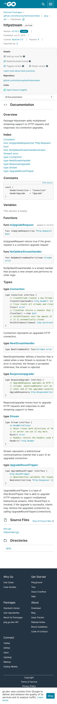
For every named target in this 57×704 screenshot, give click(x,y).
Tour (33, 587)
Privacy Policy (29, 686)
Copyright (29, 677)
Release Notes (38, 622)
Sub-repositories (11, 612)
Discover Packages (13, 12)
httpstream (16, 19)
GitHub (7, 648)
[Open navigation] (50, 4)
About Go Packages (13, 617)
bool (7, 234)
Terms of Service (29, 681)
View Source (47, 183)
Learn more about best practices (19, 71)
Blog (33, 612)
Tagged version (14, 66)
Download (36, 608)
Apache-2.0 (17, 39)
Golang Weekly (11, 666)
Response (43, 480)
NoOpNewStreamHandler (26, 251)
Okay (50, 695)
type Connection (13, 157)
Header (43, 301)
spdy (8, 548)
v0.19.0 (11, 31)
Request (47, 231)
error (8, 261)
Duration (47, 322)
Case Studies (10, 587)
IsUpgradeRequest (21, 224)
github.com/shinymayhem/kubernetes (22, 15)
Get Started (38, 576)
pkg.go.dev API (11, 622)
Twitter (7, 643)
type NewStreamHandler (17, 160)
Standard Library (12, 608)
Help (33, 596)
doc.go (7, 528)
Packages (9, 602)
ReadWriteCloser (22, 425)
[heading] (12, 4)
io (11, 425)
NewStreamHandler (22, 343)
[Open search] (43, 4)
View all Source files (41, 521)
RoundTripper (23, 474)
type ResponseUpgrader (17, 164)
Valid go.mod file (14, 56)
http (39, 231)
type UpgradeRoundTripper (19, 171)
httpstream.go (11, 532)
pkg (46, 15)
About (35, 602)
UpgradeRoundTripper (24, 465)
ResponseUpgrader (22, 373)
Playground (36, 582)
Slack (6, 652)
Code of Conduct (39, 631)
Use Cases (9, 582)
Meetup (7, 662)
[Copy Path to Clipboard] (23, 19)
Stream (47, 257)
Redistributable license (17, 61)
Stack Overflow (38, 591)
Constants (9, 139)
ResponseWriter (45, 392)
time (39, 322)
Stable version (38, 66)
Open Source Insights (16, 90)
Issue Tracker (37, 617)
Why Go (8, 576)
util (5, 19)
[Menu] (28, 97)
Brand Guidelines (39, 627)
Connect (9, 637)
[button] (5, 56)
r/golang (8, 657)
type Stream (10, 167)
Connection (17, 289)
